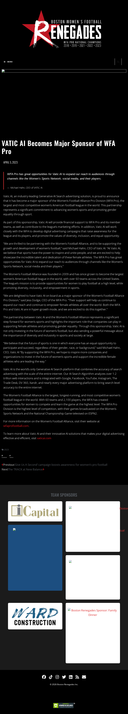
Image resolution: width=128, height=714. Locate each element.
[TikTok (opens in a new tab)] (50, 677)
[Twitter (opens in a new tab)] (64, 677)
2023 (6, 449)
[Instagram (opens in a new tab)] (57, 677)
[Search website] (118, 62)
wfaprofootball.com (16, 426)
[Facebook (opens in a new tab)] (44, 677)
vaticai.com (44, 438)
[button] (4, 456)
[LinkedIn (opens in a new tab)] (70, 677)
